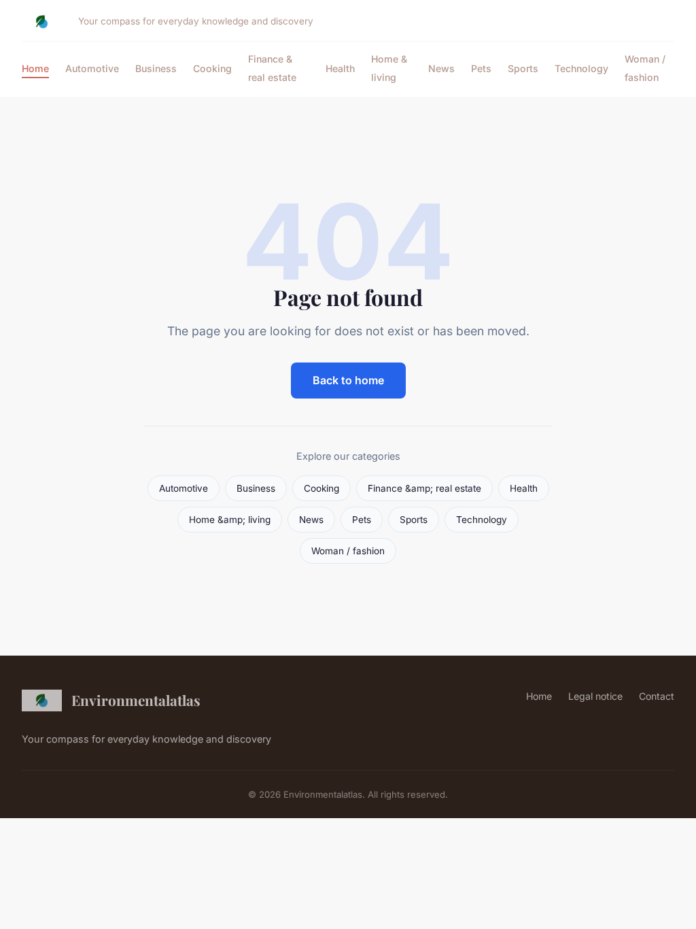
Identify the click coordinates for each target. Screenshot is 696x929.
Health (340, 68)
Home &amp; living (230, 519)
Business (156, 68)
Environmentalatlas (136, 699)
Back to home (348, 380)
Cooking (212, 68)
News (441, 68)
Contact (656, 696)
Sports (523, 68)
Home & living (389, 68)
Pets (481, 68)
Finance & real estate (272, 68)
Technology (581, 68)
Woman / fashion (645, 68)
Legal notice (595, 696)
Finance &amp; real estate (424, 488)
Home (35, 68)
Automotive (92, 68)
